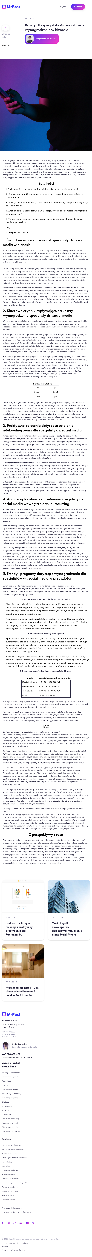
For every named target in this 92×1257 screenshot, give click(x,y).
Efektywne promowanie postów (15, 1183)
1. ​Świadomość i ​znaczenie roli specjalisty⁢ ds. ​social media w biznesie (42, 189)
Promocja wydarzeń (10, 1170)
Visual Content (8, 1115)
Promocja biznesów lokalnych (14, 1158)
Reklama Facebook (9, 1187)
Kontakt (78, 7)
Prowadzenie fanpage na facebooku (17, 1212)
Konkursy (5, 1110)
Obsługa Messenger (10, 1089)
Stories (5, 1085)
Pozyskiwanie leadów (11, 1154)
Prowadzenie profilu (10, 1077)
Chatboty (6, 1102)
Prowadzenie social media (13, 1204)
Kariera (5, 1247)
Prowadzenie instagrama (12, 1208)
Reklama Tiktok (8, 1195)
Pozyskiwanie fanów (10, 1179)
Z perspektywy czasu (17, 232)
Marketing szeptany (10, 1098)
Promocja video (8, 1174)
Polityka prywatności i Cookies (15, 1243)
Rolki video (6, 1081)
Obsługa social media (11, 1131)
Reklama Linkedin (9, 1200)
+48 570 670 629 (11, 1054)
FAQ (8, 227)
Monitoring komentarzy (11, 1094)
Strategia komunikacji (11, 1073)
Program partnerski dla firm (13, 1250)
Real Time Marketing (10, 1119)
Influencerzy (7, 1106)
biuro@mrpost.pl (11, 1062)
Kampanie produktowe (11, 1145)
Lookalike (6, 1166)
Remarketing (7, 1162)
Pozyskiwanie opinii (10, 1123)
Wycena (64, 7)
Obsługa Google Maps (11, 1127)
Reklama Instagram (10, 1191)
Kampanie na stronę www (13, 1149)
